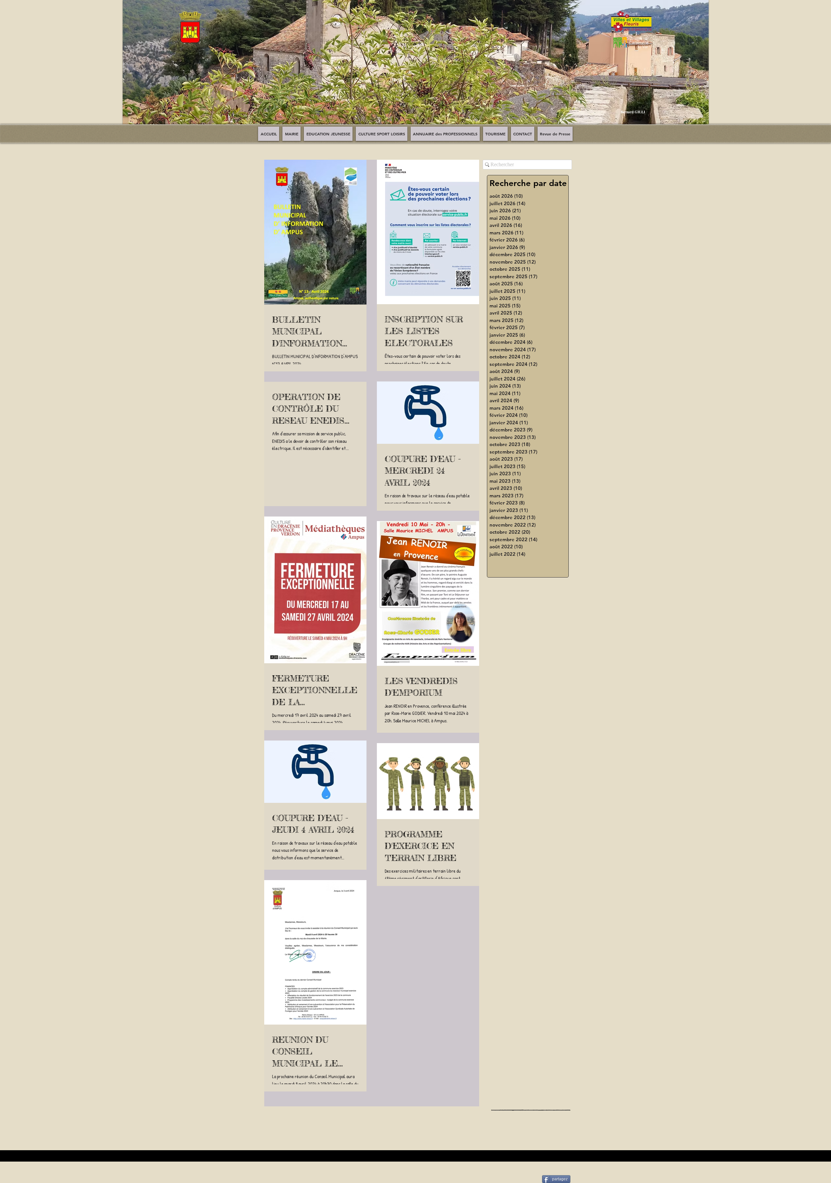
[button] (416, 67)
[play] (699, 124)
